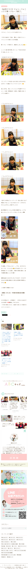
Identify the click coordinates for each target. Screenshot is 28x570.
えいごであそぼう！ (6, 541)
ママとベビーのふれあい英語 (20, 550)
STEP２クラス (20, 537)
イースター (15, 546)
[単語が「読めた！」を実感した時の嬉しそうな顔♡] (18, 327)
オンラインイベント (22, 546)
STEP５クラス (20, 539)
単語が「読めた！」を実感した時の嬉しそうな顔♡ (18, 334)
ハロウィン (11, 548)
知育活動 (19, 554)
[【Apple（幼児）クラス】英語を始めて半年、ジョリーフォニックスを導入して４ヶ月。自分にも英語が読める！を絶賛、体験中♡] (6, 327)
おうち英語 (22, 544)
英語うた (4, 557)
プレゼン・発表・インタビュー (8, 550)
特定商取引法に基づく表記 (19, 565)
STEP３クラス (5, 539)
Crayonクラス (4, 6)
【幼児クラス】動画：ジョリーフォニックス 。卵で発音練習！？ (6, 361)
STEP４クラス (12, 539)
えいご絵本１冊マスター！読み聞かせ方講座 (10, 544)
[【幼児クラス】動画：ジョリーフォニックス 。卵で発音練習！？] (6, 353)
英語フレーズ (10, 557)
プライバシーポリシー (8, 565)
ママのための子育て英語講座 (7, 552)
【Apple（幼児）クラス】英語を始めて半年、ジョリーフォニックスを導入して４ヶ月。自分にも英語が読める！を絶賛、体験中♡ (6, 337)
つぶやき (9, 546)
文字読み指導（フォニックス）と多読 (9, 373)
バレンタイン (17, 548)
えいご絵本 (14, 541)
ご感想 (4, 546)
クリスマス (4, 548)
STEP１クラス (12, 537)
